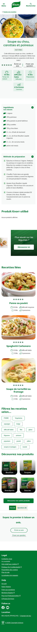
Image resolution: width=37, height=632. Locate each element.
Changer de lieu (25, 616)
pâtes (29, 441)
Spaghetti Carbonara (18, 346)
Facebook (3, 607)
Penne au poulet (18, 303)
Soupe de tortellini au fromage (18, 390)
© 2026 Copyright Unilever (14, 623)
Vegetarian (18, 418)
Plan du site (5, 572)
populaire (7, 441)
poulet (19, 441)
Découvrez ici (24, 247)
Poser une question (19, 535)
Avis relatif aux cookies (9, 564)
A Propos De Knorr (8, 599)
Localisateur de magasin (10, 575)
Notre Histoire (6, 587)
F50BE (6, 418)
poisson (18, 435)
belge (18, 424)
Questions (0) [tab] (22, 508)
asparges (7, 424)
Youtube (7, 607)
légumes (7, 435)
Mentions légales (7, 593)
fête (21, 429)
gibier (30, 429)
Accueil (4, 583)
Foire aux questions (8, 590)
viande (24, 447)
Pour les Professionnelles (10, 596)
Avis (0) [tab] (12, 508)
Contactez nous (7, 559)
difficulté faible (9, 429)
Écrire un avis (19, 530)
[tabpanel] (18, 527)
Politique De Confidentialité (11, 567)
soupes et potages (10, 447)
